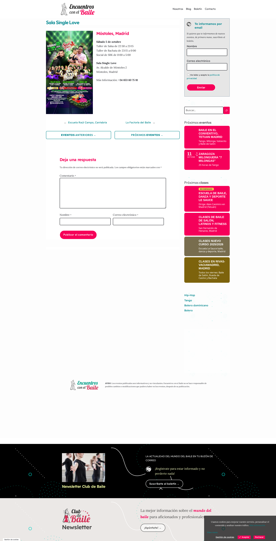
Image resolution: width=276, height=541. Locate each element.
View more (212, 532)
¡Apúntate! (151, 527)
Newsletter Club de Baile (83, 486)
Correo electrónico (125, 214)
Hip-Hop (189, 295)
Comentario (68, 175)
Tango (188, 300)
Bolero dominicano (196, 305)
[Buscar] (226, 110)
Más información (257, 525)
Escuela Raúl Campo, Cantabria (87, 122)
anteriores (77, 135)
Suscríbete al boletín (162, 483)
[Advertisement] (207, 349)
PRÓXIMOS (145, 135)
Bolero (188, 310)
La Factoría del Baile (138, 122)
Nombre (65, 214)
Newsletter (77, 527)
